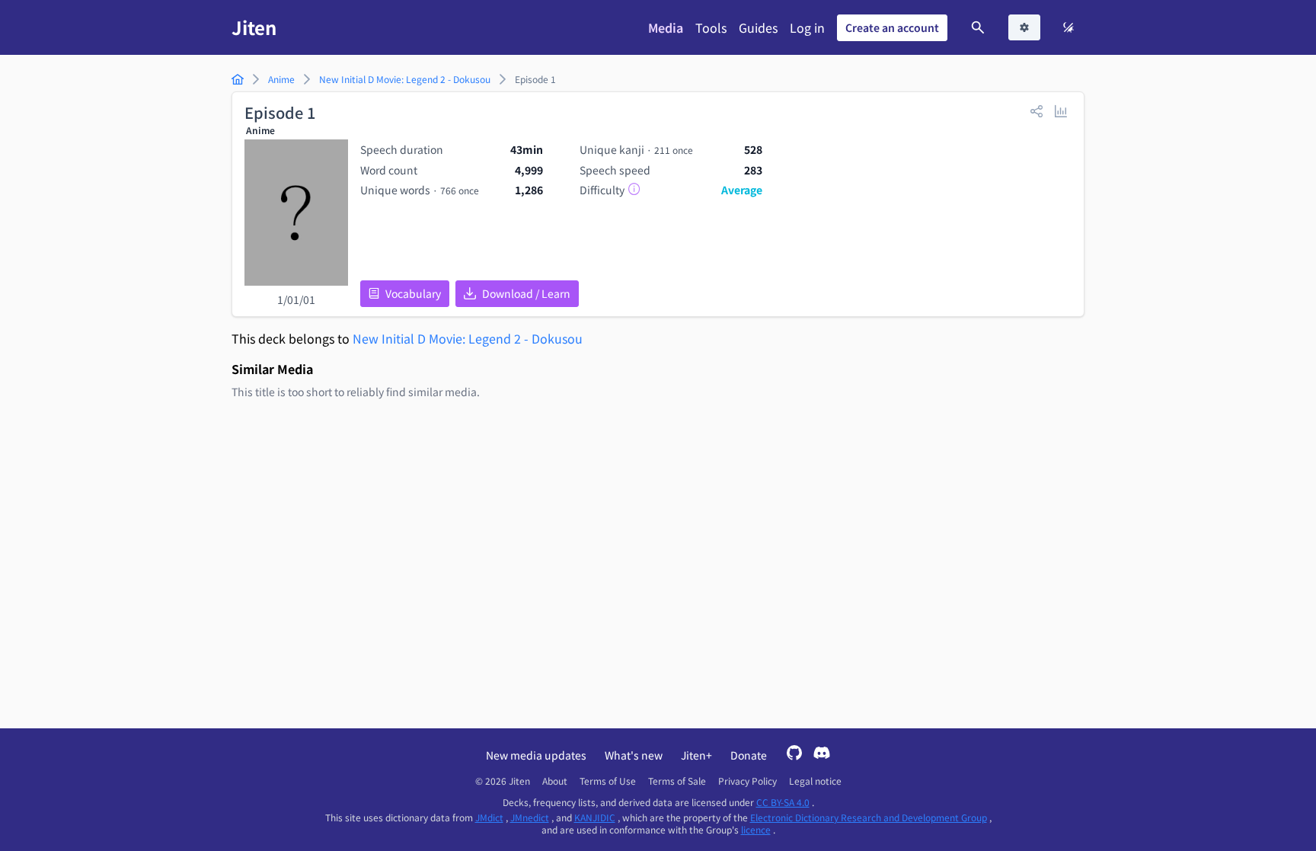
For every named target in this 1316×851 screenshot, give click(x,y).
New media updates (536, 755)
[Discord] (822, 755)
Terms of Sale (677, 781)
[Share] (1036, 110)
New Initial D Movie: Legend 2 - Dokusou (468, 338)
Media (665, 27)
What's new (634, 755)
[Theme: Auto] (1068, 27)
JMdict (489, 817)
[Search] (978, 27)
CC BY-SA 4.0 (783, 801)
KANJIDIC (594, 817)
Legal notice (815, 781)
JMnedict (529, 817)
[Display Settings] (1024, 27)
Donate (748, 755)
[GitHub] (794, 755)
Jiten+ (696, 755)
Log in (807, 27)
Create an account (892, 27)
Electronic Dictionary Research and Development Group (868, 817)
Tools (711, 27)
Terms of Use (608, 781)
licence (756, 829)
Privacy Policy (747, 781)
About (554, 781)
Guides (758, 27)
